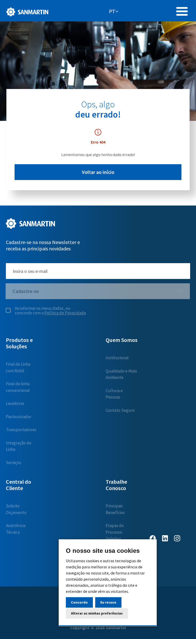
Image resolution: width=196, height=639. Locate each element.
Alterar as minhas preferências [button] (97, 613)
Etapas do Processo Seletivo (115, 532)
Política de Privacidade (65, 313)
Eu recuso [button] (108, 602)
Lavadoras (15, 403)
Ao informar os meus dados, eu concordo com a (50, 310)
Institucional (117, 358)
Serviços (13, 462)
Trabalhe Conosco (116, 485)
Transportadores (21, 429)
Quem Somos (122, 339)
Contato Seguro (120, 410)
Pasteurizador (18, 416)
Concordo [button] (79, 602)
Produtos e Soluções (19, 343)
